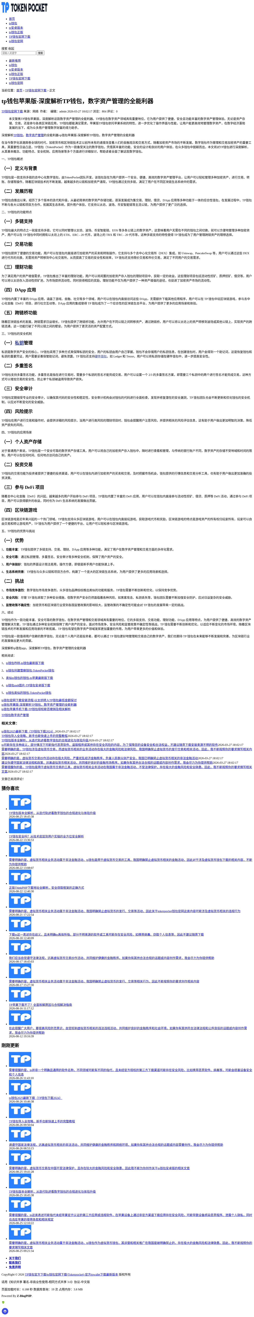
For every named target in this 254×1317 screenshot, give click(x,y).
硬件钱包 (101, 356)
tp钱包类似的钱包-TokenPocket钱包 (28, 692)
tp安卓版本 (16, 27)
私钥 (19, 342)
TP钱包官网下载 (19, 36)
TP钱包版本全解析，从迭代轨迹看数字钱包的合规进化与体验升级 (44, 740)
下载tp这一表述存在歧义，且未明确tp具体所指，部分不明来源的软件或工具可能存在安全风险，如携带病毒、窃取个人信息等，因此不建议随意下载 (106, 934)
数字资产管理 (35, 135)
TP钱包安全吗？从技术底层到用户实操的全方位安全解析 (46, 836)
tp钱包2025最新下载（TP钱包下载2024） (28, 731)
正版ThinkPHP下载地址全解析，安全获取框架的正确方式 (46, 887)
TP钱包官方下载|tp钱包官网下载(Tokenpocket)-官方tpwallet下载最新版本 (71, 1274)
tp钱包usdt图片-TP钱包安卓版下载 (28, 685)
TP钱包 (18, 135)
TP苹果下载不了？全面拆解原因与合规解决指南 (40, 1004)
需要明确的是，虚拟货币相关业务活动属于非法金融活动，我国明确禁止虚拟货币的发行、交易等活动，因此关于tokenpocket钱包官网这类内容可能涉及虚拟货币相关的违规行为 (124, 911)
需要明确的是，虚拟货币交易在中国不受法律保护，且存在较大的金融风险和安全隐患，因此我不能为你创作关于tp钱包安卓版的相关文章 (99, 1168)
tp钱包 (13, 23)
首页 (12, 18)
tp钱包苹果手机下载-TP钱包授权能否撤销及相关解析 (36, 709)
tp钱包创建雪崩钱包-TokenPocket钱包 (30, 670)
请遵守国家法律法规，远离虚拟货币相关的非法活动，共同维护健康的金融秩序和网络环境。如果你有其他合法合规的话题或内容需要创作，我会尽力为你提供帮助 (116, 1144)
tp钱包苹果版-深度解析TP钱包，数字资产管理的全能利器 (39, 704)
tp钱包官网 (16, 41)
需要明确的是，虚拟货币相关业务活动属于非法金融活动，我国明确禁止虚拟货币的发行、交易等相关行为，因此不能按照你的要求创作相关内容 (104, 981)
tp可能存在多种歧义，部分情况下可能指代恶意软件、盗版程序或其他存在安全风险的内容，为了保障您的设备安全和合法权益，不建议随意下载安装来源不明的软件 (109, 744)
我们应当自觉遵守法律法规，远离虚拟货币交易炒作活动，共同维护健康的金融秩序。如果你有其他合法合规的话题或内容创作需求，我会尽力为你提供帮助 (111, 958)
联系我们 (15, 1262)
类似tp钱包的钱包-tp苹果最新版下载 (29, 678)
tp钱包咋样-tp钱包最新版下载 (25, 663)
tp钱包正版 (16, 32)
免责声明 (15, 1267)
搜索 (40, 53)
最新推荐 (15, 60)
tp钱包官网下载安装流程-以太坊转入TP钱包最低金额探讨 (39, 700)
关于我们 (15, 1258)
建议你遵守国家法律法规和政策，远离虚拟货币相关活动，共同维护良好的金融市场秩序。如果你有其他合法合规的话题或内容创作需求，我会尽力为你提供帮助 (107, 762)
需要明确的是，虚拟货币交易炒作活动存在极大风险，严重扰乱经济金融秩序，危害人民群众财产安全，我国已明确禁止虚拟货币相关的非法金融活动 (99, 758)
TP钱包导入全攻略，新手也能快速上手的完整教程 (34, 735)
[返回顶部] (5, 1313)
